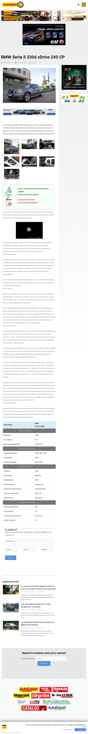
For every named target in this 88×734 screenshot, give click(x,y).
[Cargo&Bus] (40, 695)
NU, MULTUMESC (66, 729)
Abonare (44, 663)
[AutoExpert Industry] (57, 708)
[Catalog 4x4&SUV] (34, 708)
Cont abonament (28, 659)
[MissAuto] (35, 701)
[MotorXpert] (21, 695)
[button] (79, 4)
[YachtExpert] (21, 701)
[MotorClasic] (62, 695)
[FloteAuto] (60, 689)
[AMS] (45, 689)
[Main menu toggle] (84, 5)
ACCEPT (80, 729)
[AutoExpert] (28, 689)
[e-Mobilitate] (56, 701)
